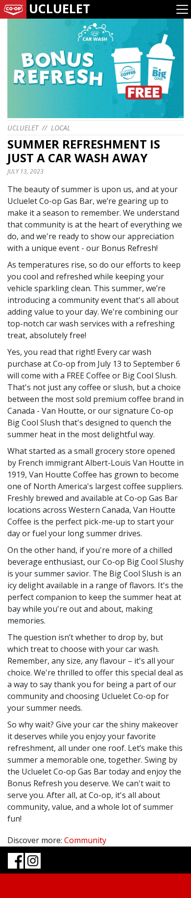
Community (85, 840)
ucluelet (22, 127)
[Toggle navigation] (182, 9)
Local (61, 127)
